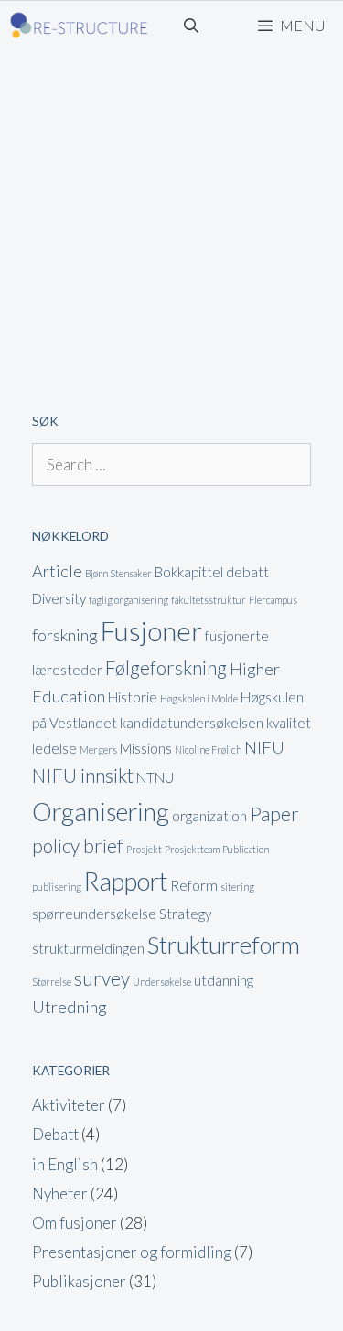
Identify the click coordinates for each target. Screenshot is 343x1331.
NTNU (155, 777)
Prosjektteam (192, 849)
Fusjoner (151, 631)
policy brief (77, 846)
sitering (237, 887)
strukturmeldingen (88, 948)
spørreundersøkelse (94, 913)
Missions (146, 748)
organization (209, 816)
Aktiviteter (68, 1104)
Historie (132, 697)
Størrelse (51, 982)
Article (57, 571)
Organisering (100, 812)
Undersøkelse (162, 982)
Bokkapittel (189, 572)
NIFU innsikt (83, 776)
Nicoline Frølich (208, 749)
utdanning (223, 980)
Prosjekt (144, 849)
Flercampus (273, 600)
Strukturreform (223, 944)
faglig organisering (128, 600)
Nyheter (60, 1193)
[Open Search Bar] (192, 25)
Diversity (59, 598)
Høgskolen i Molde (199, 698)
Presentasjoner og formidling (131, 1252)
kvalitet (288, 722)
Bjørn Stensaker (118, 573)
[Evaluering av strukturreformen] (79, 25)
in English (65, 1164)
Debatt (55, 1134)
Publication (245, 849)
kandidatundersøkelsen (191, 722)
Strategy (185, 913)
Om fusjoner (74, 1222)
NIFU (264, 747)
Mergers (98, 749)
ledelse (54, 748)
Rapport (125, 881)
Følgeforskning (166, 668)
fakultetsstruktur (208, 600)
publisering (56, 887)
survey (102, 978)
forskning (65, 635)
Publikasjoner (79, 1281)
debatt (247, 572)
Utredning (69, 1007)
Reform (194, 885)
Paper (274, 814)
